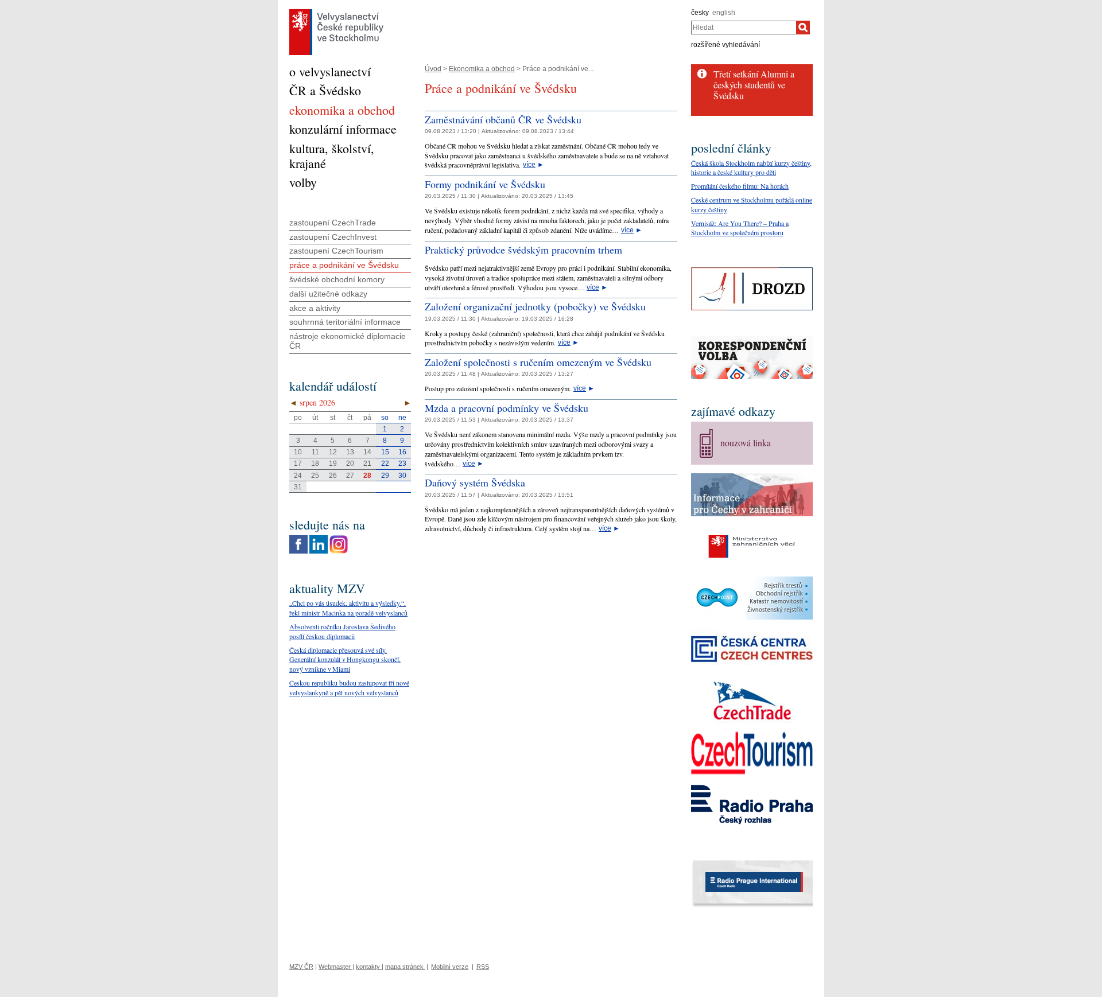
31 (298, 487)
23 (402, 463)
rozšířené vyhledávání (725, 44)
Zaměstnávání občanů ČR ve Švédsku (503, 119)
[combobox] (743, 27)
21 (367, 463)
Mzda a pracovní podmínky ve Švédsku (506, 408)
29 (385, 476)
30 (402, 476)
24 (298, 476)
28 (367, 476)
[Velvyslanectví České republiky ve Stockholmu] (336, 12)
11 (315, 452)
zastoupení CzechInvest (333, 237)
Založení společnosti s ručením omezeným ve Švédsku (538, 362)
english (723, 13)
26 (333, 476)
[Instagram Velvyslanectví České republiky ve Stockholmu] (338, 538)
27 (350, 476)
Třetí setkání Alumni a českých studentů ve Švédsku (753, 85)
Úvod (433, 69)
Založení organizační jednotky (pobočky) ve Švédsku (535, 306)
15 (385, 452)
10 (298, 452)
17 (298, 463)
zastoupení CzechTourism (336, 250)
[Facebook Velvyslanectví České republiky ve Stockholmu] (298, 538)
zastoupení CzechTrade (332, 222)
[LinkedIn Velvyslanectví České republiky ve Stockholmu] (318, 538)
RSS (482, 966)
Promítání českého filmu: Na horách (740, 185)
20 (350, 463)
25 (315, 476)
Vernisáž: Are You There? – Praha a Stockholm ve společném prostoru (740, 228)
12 (333, 452)
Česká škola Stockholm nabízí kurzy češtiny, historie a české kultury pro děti (751, 167)
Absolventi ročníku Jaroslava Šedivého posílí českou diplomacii (342, 631)
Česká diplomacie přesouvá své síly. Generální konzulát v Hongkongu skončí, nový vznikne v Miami (345, 659)
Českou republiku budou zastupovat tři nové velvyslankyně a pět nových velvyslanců (349, 687)
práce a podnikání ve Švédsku (344, 265)
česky (700, 13)
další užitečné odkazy (328, 293)
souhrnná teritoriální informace (345, 321)
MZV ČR (301, 966)
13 (350, 452)
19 (333, 463)
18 (315, 463)
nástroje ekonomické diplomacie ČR (347, 341)
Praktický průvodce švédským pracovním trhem (523, 249)
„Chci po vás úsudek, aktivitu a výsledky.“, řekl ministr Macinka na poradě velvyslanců (348, 607)
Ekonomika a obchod (482, 69)
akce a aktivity (314, 308)
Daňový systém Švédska (475, 482)
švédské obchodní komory (337, 279)
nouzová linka (745, 443)
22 (385, 463)
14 (367, 452)
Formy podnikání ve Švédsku (485, 184)
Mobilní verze (449, 966)
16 (402, 452)
